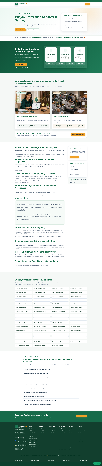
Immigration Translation (33, 438)
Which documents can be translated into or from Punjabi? (36, 377)
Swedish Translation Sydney (21, 341)
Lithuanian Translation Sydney (40, 330)
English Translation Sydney (39, 292)
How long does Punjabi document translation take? (35, 392)
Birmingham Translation (63, 447)
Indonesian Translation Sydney (58, 326)
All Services (31, 428)
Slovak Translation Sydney (39, 337)
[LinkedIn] (18, 438)
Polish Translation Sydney (39, 307)
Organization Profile (82, 430)
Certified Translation (32, 430)
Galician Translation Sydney (21, 322)
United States (71, 436)
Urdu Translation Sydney (21, 307)
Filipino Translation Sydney (57, 318)
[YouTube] (23, 438)
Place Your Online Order (21, 64)
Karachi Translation (52, 432)
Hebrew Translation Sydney (76, 322)
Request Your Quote (82, 416)
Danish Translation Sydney (21, 318)
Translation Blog (81, 432)
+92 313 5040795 (32, 1)
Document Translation (74, 174)
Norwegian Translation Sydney (40, 334)
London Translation (62, 428)
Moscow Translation (62, 432)
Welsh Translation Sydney (39, 345)
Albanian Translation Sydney (22, 311)
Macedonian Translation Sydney (58, 330)
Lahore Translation (52, 434)
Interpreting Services (32, 444)
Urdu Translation (41, 434)
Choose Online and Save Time (78, 134)
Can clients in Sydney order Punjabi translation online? (36, 384)
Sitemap (85, 464)
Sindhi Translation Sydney (57, 303)
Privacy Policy (78, 464)
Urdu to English (41, 428)
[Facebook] (16, 438)
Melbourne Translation (62, 430)
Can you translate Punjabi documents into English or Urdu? (37, 380)
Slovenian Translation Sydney (58, 337)
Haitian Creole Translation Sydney (59, 322)
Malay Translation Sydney (75, 330)
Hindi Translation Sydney (39, 296)
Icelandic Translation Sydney (40, 326)
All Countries (71, 428)
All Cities (50, 428)
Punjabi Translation (74, 166)
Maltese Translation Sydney (21, 334)
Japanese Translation (42, 445)
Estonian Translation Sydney (40, 318)
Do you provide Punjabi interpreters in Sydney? (34, 396)
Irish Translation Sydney (75, 326)
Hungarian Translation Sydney (22, 326)
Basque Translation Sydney (76, 311)
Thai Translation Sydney (39, 341)
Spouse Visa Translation (33, 440)
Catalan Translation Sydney (57, 315)
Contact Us (80, 445)
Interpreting (75, 3)
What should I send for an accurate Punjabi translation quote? (37, 404)
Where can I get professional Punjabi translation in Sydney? (37, 369)
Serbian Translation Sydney (21, 337)
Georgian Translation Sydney (40, 322)
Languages (47, 3)
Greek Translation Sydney (21, 296)
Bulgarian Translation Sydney (40, 315)
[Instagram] (21, 438)
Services (60, 3)
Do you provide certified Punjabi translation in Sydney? (36, 373)
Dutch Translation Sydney (21, 292)
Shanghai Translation (62, 436)
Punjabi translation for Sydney (36, 37)
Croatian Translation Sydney (76, 315)
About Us (80, 428)
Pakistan (70, 430)
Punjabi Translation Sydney (21, 303)
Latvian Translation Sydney (21, 330)
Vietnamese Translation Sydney (22, 345)
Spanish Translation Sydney (76, 303)
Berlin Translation (62, 445)
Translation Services (38, 3)
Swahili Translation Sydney (75, 337)
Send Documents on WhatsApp (22, 67)
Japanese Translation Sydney (76, 296)
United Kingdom (71, 432)
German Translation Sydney (76, 292)
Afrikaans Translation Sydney (76, 307)
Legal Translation (32, 442)
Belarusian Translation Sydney (22, 315)
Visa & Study (67, 3)
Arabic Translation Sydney (21, 288)
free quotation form (36, 264)
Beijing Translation (62, 434)
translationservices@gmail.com (21, 1)
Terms (82, 464)
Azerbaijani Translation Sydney (58, 311)
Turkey (70, 447)
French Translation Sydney (57, 292)
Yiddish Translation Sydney (57, 345)
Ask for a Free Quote (20, 29)
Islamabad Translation (52, 430)
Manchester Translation (63, 449)
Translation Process (82, 436)
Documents (54, 3)
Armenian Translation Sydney (40, 311)
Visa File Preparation (32, 446)
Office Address (81, 434)
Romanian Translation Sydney (76, 334)
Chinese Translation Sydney (76, 288)
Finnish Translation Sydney (76, 318)
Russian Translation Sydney (39, 303)
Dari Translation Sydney (57, 307)
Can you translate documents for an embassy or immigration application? (40, 400)
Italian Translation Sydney (57, 296)
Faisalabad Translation (52, 436)
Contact (81, 3)
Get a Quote (81, 447)
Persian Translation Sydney (57, 334)
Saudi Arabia (71, 445)
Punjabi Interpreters (74, 169)
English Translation (42, 432)
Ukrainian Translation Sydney (76, 341)
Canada (70, 434)
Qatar (69, 449)
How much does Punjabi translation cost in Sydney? (35, 388)
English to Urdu (41, 430)
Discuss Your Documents (33, 29)
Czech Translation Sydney (57, 288)
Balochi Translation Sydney (39, 288)
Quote (87, 3)
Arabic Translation (42, 436)
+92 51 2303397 (41, 1)
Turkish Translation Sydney (57, 341)
